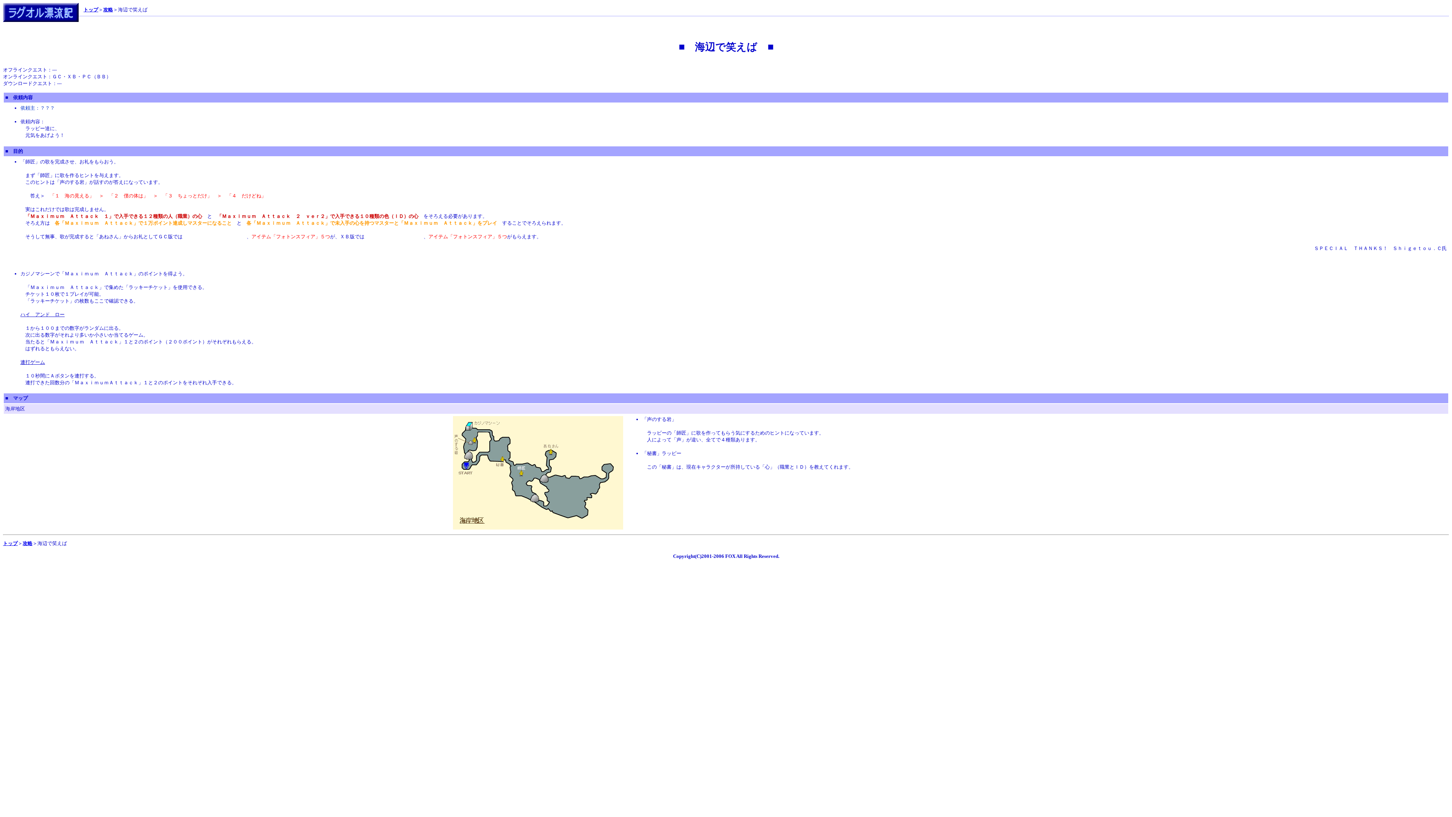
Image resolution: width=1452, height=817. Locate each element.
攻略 (108, 9)
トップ (91, 9)
